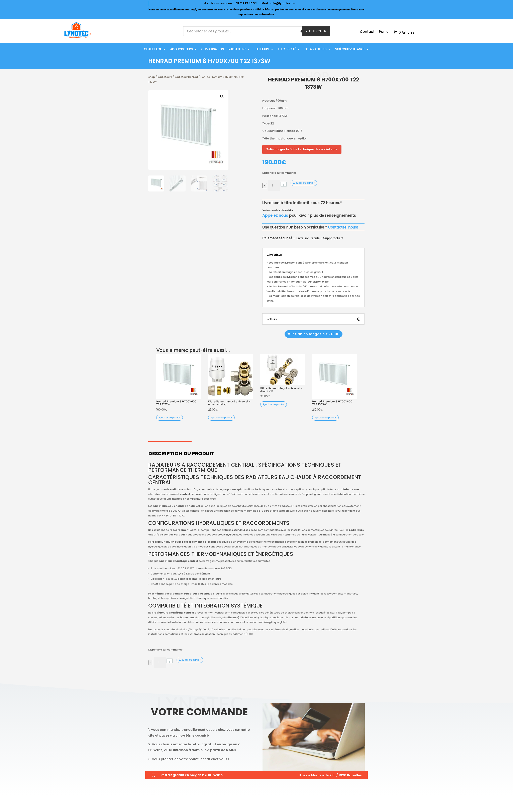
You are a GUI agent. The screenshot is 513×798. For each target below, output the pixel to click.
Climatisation (212, 49)
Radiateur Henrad (186, 77)
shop (151, 77)
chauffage (153, 49)
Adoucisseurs (181, 49)
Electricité (287, 49)
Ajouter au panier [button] (169, 417)
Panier (384, 32)
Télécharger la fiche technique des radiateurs (301, 149)
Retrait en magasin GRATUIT (315, 334)
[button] (222, 96)
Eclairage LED (315, 49)
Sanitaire (262, 49)
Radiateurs (237, 49)
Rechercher (315, 31)
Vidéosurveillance (350, 49)
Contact (367, 32)
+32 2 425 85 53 (245, 3)
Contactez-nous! (343, 227)
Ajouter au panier (303, 182)
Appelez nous (275, 215)
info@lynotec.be (283, 3)
